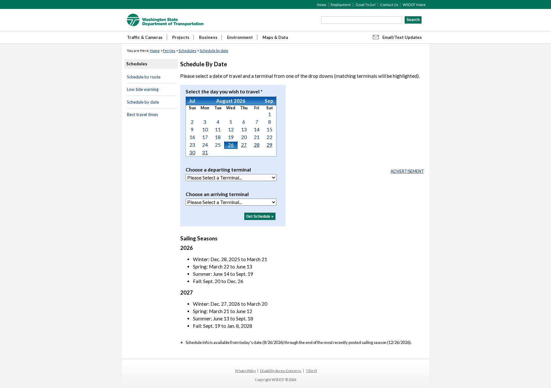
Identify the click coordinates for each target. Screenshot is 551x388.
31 (205, 152)
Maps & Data (275, 37)
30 (192, 152)
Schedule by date (214, 50)
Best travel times (142, 114)
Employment (341, 5)
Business (208, 37)
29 (269, 145)
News (321, 5)
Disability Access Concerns (280, 371)
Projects (180, 37)
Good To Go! (366, 5)
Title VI (311, 371)
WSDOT (165, 20)
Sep (269, 101)
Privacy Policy (245, 371)
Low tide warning (142, 89)
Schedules (187, 50)
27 (244, 145)
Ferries (169, 50)
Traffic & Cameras (145, 37)
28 (257, 145)
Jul (192, 101)
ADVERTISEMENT (407, 171)
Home (155, 50)
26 (231, 145)
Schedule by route (143, 76)
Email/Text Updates (402, 37)
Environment (240, 37)
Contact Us (389, 5)
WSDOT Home (414, 5)
